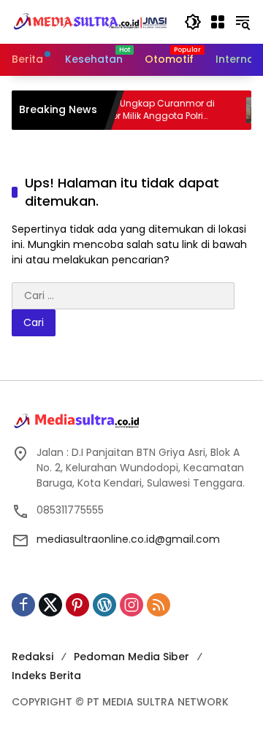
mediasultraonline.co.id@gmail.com (128, 539)
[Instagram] (131, 604)
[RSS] (158, 604)
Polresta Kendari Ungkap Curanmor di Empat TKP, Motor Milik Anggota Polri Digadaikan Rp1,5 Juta (123, 110)
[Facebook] (23, 604)
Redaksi (32, 656)
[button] (193, 22)
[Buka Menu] (217, 22)
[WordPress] (104, 604)
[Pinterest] (77, 604)
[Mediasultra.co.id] (90, 21)
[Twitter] (50, 604)
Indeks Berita (46, 675)
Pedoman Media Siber (131, 656)
